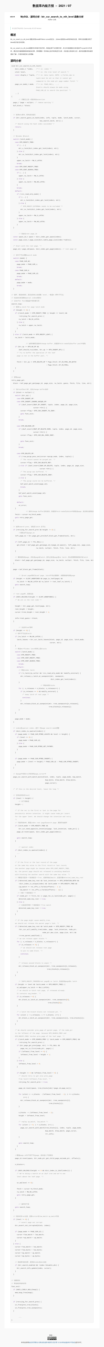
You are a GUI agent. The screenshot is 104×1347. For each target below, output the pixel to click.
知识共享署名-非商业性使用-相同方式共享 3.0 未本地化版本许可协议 (52, 1342)
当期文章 (12, 17)
